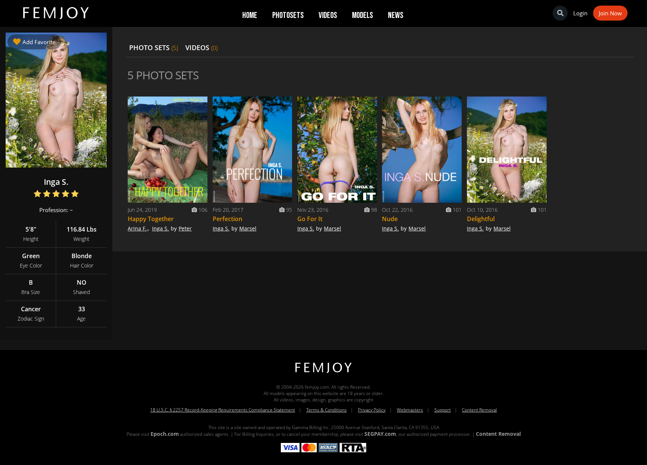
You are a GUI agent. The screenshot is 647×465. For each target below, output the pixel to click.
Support (442, 410)
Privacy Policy (372, 410)
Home (249, 15)
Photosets (288, 15)
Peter (185, 228)
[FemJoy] (323, 373)
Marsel (247, 228)
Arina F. (137, 228)
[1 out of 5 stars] (37, 194)
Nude (390, 219)
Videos (328, 15)
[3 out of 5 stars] (56, 194)
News (395, 15)
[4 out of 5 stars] (65, 194)
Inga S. (160, 228)
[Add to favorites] (200, 104)
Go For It (309, 219)
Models (362, 15)
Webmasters (410, 410)
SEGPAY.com (380, 434)
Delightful (481, 219)
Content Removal (479, 410)
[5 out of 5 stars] (75, 194)
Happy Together (151, 219)
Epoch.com (165, 434)
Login (580, 13)
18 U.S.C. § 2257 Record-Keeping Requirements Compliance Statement (222, 410)
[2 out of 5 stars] (47, 194)
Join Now (610, 13)
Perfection (227, 219)
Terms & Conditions (326, 410)
